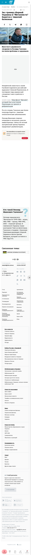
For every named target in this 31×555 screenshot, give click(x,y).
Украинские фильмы (10, 412)
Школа (6, 431)
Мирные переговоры (10, 354)
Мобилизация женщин (11, 375)
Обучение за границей (11, 437)
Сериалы (7, 419)
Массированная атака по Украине (14, 359)
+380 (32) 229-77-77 (11, 528)
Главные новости (9, 331)
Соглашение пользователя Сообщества (20, 293)
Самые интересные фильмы (12, 410)
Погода (7, 342)
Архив (18, 313)
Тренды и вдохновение (11, 449)
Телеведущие (5, 301)
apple (18, 500)
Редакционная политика (5, 296)
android (7, 500)
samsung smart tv (18, 505)
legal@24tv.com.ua (21, 529)
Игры (18, 319)
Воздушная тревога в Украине (13, 357)
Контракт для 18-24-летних (12, 378)
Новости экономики (11, 389)
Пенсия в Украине (10, 403)
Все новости (9, 329)
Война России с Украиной (13, 348)
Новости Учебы (10, 425)
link (17, 271)
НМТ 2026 (7, 433)
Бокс (6, 457)
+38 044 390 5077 (21, 265)
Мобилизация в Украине (12, 369)
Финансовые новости (10, 396)
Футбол (13, 7)
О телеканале (5, 298)
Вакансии (19, 307)
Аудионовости (8, 340)
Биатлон (7, 464)
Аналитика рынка (9, 445)
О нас (3, 289)
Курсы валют (8, 394)
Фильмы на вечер (9, 415)
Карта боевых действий (11, 352)
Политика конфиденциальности (7, 310)
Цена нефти (8, 391)
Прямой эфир (8, 336)
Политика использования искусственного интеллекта (6, 315)
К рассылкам (10, 489)
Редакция (4, 292)
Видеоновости (9, 338)
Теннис (7, 461)
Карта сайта (20, 316)
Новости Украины (9, 333)
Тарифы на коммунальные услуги (14, 398)
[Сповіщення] (29, 2)
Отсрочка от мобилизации (12, 380)
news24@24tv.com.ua (8, 265)
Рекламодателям (6, 304)
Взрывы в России (9, 361)
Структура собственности (20, 311)
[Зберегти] (26, 24)
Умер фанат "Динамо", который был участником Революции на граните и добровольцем (15, 103)
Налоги (7, 400)
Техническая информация (20, 301)
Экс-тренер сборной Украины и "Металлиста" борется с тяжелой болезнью (23, 7)
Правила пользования (7, 306)
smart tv (7, 505)
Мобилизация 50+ (9, 373)
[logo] (11, 2)
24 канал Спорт (6, 7)
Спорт (7, 455)
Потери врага (8, 363)
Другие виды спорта (10, 466)
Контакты (19, 304)
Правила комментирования (21, 298)
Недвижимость (9, 443)
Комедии (7, 417)
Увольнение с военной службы (13, 371)
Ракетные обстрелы (10, 350)
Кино (6, 408)
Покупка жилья (9, 447)
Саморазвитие (9, 435)
